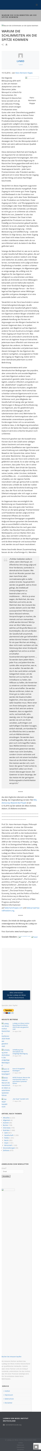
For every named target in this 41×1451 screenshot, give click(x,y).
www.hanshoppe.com (14, 908)
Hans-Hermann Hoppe (23, 73)
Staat (6, 1276)
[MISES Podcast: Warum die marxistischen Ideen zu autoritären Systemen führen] (6, 1220)
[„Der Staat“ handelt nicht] (6, 1236)
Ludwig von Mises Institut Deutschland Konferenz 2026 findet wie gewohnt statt (21, 1159)
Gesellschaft (8, 1268)
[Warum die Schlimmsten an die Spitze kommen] (20, 25)
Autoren (6, 1256)
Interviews (6, 1261)
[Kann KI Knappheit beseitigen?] (6, 1204)
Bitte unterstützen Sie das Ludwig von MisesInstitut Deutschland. (16, 1128)
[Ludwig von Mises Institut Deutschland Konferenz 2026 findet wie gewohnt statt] (6, 1168)
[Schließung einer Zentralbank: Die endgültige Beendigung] (6, 1190)
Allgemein (6, 1253)
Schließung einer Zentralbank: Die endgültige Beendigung (20, 1185)
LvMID (20, 61)
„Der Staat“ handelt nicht (21, 1232)
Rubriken (6, 1263)
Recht (6, 1273)
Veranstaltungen (9, 1281)
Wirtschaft (8, 1278)
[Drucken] (8, 44)
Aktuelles (6, 1251)
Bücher (5, 1258)
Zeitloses (6, 1283)
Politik (6, 1271)
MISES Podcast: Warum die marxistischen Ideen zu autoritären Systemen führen (21, 1213)
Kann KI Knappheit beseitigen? (19, 1203)
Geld (6, 1266)
